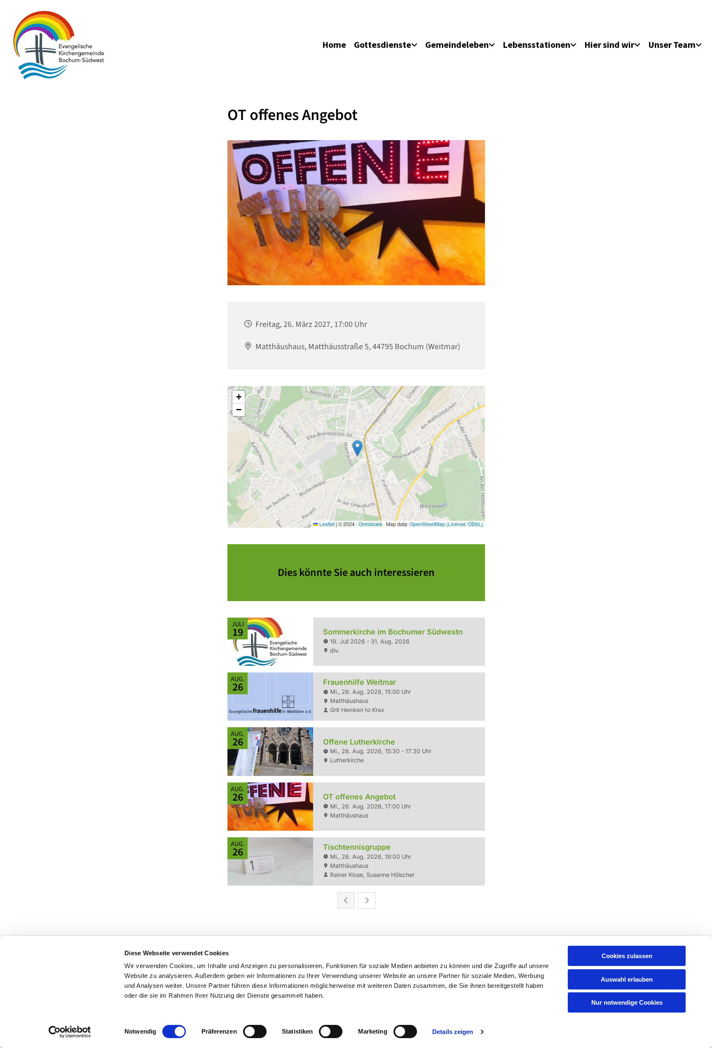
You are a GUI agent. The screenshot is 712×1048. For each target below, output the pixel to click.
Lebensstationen (536, 44)
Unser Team (672, 44)
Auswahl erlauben (627, 979)
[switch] (255, 1031)
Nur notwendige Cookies (627, 1002)
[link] (385, 45)
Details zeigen (452, 1031)
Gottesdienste (382, 44)
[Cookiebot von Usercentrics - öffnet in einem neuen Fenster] (70, 1032)
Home (334, 44)
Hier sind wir (609, 44)
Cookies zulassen (627, 955)
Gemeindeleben (457, 44)
